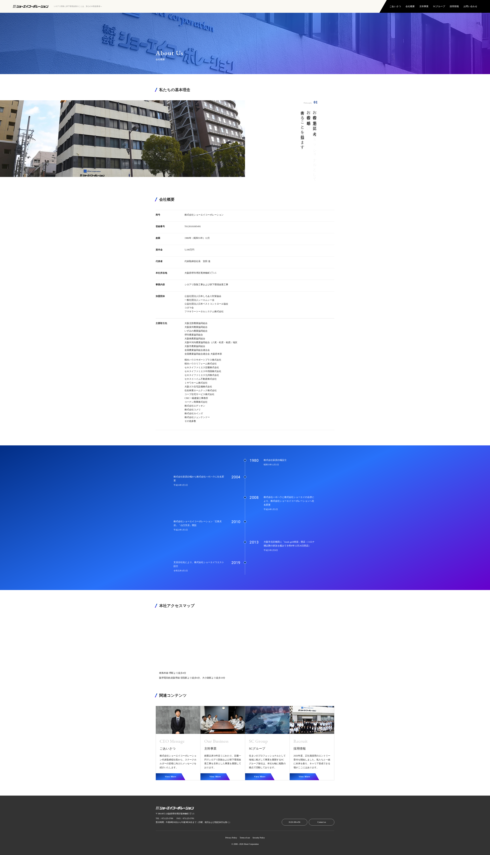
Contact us (321, 822)
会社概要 (410, 6)
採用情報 (454, 6)
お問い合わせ (470, 6)
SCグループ (439, 6)
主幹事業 (423, 6)
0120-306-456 (294, 822)
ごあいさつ (395, 6)
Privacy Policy (231, 838)
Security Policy (259, 838)
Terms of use (245, 838)
